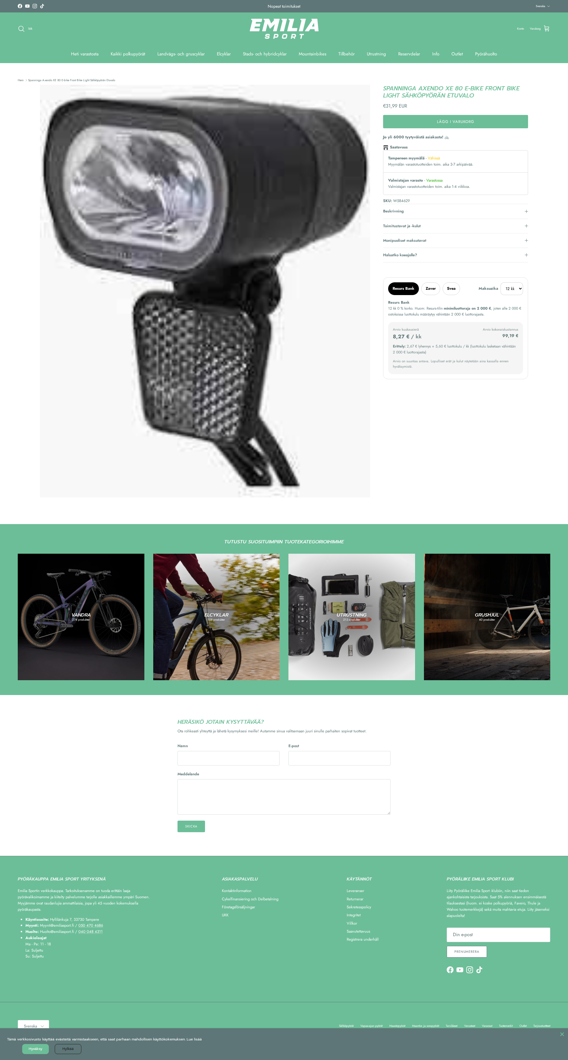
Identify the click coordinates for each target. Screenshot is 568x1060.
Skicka (191, 826)
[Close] (562, 1034)
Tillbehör (346, 54)
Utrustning (376, 54)
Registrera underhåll (363, 939)
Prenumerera (466, 951)
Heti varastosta (85, 54)
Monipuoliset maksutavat (404, 240)
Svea (451, 288)
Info (435, 54)
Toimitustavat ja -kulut (402, 226)
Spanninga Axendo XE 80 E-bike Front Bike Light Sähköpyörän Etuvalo (71, 80)
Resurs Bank (403, 288)
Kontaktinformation (236, 891)
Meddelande (188, 774)
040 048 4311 (90, 931)
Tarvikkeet (451, 1026)
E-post (293, 746)
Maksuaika (488, 288)
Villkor (352, 923)
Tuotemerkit (506, 1026)
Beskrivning (393, 211)
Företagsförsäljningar (238, 907)
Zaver (431, 288)
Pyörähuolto (486, 54)
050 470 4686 (90, 925)
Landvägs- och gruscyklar (181, 54)
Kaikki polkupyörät (128, 54)
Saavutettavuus (358, 931)
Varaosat (487, 1026)
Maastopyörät (397, 1026)
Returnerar (355, 899)
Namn (183, 746)
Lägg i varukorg (456, 121)
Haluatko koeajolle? (400, 255)
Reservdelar (409, 54)
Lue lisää (194, 1039)
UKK (225, 915)
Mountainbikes (312, 54)
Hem (21, 80)
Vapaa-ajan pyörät (371, 1026)
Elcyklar (224, 54)
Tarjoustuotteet (541, 1026)
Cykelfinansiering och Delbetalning (250, 899)
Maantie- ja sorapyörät (425, 1026)
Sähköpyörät (346, 1026)
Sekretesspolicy (359, 907)
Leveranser (355, 891)
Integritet (354, 915)
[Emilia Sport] (284, 28)
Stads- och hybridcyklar (265, 54)
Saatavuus (399, 147)
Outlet (457, 54)
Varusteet (469, 1026)
